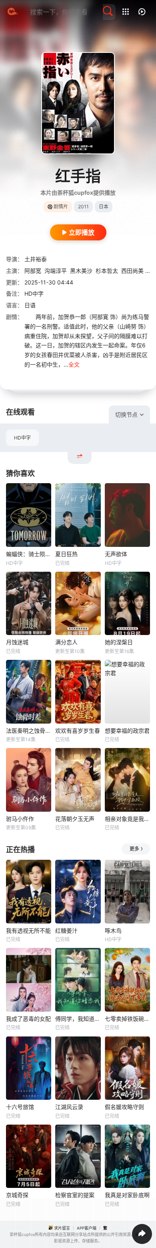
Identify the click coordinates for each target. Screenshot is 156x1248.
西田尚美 (132, 270)
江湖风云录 (69, 1106)
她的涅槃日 (119, 642)
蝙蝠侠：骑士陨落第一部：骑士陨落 (28, 553)
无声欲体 (116, 553)
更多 (134, 849)
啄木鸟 (113, 930)
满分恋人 (66, 642)
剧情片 (61, 207)
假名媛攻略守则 (124, 1106)
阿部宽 (32, 270)
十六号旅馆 (20, 1106)
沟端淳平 (55, 270)
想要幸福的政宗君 (127, 730)
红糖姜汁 (66, 930)
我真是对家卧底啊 (127, 1195)
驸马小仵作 (20, 818)
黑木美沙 (81, 270)
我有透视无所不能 (28, 930)
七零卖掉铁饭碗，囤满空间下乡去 (127, 1018)
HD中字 (22, 438)
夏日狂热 (66, 553)
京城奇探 (17, 1195)
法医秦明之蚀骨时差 (28, 730)
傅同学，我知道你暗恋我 (77, 1018)
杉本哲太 (107, 270)
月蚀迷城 (17, 642)
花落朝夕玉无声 (74, 818)
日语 (30, 305)
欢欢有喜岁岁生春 (77, 730)
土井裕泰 (35, 259)
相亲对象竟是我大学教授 (127, 818)
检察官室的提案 (74, 1195)
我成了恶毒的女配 (28, 1018)
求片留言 (62, 1228)
